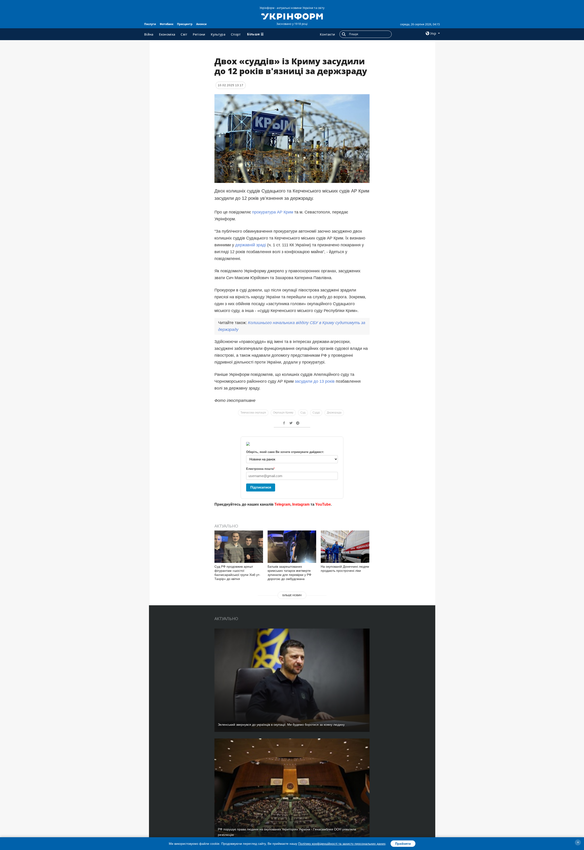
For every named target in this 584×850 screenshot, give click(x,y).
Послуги (150, 24)
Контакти (327, 34)
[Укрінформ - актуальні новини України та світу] (292, 15)
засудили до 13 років (315, 381)
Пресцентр (185, 24)
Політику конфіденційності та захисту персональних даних (342, 843)
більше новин (292, 595)
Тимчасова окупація (253, 412)
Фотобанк (166, 24)
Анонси (201, 24)
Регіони (199, 34)
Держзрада (334, 412)
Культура (218, 34)
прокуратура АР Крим (273, 212)
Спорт (236, 34)
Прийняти (403, 843)
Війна (149, 34)
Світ (184, 34)
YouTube (323, 504)
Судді (316, 412)
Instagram (301, 504)
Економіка (167, 34)
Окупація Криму (283, 412)
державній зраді (250, 245)
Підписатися (260, 487)
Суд (302, 412)
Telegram (282, 504)
